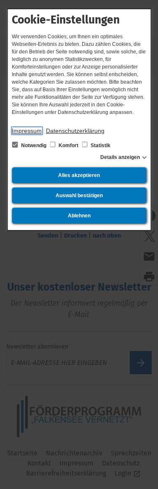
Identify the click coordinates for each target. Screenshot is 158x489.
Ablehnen (79, 216)
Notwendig (34, 145)
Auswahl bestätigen (79, 195)
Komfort (68, 145)
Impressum (27, 130)
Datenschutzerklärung (75, 130)
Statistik (99, 145)
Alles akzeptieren (79, 175)
